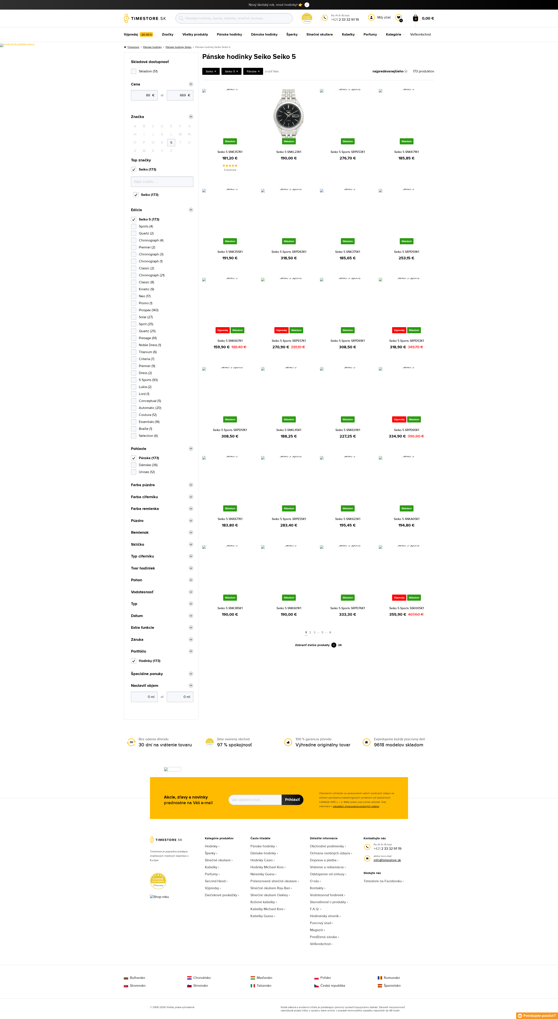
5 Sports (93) (148, 379)
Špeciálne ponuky (147, 673)
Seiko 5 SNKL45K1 (288, 430)
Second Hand (215, 881)
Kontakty (316, 888)
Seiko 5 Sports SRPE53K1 (348, 152)
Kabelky (211, 867)
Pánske (252, 71)
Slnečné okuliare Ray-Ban (270, 888)
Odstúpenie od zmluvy (327, 874)
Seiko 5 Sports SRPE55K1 (289, 519)
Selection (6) (148, 435)
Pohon (136, 580)
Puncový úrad (320, 922)
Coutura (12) (148, 414)
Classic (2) (146, 268)
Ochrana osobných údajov (330, 853)
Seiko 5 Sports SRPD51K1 (230, 430)
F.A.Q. (314, 908)
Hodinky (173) (149, 660)
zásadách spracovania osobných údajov (356, 806)
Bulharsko (137, 978)
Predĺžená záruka (323, 936)
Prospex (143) (148, 310)
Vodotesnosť (142, 592)
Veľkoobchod (320, 943)
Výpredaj (212, 888)
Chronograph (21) (152, 275)
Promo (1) (145, 303)
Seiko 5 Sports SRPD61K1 (348, 341)
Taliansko (264, 985)
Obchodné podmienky (327, 846)
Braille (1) (145, 428)
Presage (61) (148, 337)
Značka (137, 116)
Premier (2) (147, 247)
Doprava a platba (323, 860)
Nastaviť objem (144, 685)
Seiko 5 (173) (149, 219)
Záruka (137, 639)
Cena (135, 84)
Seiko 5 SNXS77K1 (230, 519)
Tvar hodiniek (143, 568)
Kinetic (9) (146, 289)
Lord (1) (144, 393)
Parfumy (211, 874)
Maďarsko (264, 978)
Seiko (209, 71)
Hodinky (211, 846)
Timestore (133, 47)
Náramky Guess (262, 874)
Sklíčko (137, 544)
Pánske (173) (149, 457)
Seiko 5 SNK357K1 (230, 152)
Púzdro (137, 520)
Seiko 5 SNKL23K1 (288, 152)
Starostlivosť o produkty (328, 901)
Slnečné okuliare (218, 860)
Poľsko (325, 978)
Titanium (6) (148, 351)
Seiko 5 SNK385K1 (230, 608)
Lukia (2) (145, 386)
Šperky (210, 853)
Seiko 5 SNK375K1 (347, 252)
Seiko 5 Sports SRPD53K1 (406, 341)
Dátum (137, 615)
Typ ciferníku (142, 556)
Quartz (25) (147, 330)
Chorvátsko (202, 978)
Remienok (140, 532)
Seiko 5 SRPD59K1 (406, 252)
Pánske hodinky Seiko (178, 47)
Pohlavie (138, 448)
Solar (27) (146, 317)
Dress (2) (145, 372)
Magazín (316, 929)
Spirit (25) (146, 324)
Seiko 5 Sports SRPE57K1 (289, 341)
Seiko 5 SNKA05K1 (406, 519)
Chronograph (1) (151, 261)
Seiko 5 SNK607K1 (230, 341)
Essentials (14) (149, 421)
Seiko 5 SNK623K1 (347, 519)
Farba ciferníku (144, 496)
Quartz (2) (146, 233)
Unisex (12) (147, 471)
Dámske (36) (148, 464)
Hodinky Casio (261, 860)
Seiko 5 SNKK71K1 (406, 152)
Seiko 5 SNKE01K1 (347, 430)
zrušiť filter (272, 71)
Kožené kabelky (262, 901)
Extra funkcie (142, 627)
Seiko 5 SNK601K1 (289, 608)
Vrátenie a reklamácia (327, 867)
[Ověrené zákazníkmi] (17, 45)
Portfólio (138, 651)
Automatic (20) (150, 407)
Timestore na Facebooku (383, 881)
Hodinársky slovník (324, 915)
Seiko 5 (230, 71)
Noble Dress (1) (150, 344)
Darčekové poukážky (221, 895)
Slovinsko (200, 985)
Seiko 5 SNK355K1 (230, 252)
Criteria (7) (146, 358)
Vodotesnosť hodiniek (326, 895)
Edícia (136, 209)
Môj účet (384, 17)
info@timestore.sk (387, 860)
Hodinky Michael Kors (267, 867)
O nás (314, 881)
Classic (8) (146, 282)
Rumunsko (392, 978)
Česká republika (332, 985)
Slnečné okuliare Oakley (269, 895)
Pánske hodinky (152, 47)
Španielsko (392, 985)
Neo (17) (145, 296)
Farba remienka (145, 508)
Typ (134, 603)
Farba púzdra (143, 484)
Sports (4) (146, 226)
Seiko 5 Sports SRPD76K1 (347, 608)
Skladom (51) (148, 71)
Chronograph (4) (151, 240)
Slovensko (138, 985)
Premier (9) (147, 365)
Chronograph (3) (151, 254)
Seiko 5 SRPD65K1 (406, 430)
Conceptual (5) (150, 400)
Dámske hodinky (263, 853)
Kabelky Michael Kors (266, 908)
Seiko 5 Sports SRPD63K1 (289, 252)
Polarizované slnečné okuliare (273, 881)
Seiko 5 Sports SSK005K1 (406, 608)
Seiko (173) (147, 169)
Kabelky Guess (261, 915)
